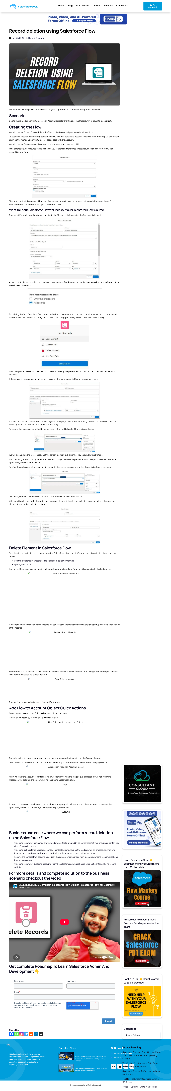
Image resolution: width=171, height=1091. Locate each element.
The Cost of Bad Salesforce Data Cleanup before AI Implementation (141, 1065)
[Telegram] (26, 1034)
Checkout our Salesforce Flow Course (78, 210)
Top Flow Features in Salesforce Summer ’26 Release (140, 1081)
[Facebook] (11, 1034)
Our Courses (82, 6)
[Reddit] (31, 1034)
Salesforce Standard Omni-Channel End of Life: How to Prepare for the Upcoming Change (141, 1055)
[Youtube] (113, 1066)
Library (96, 6)
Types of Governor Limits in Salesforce (139, 1086)
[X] (41, 1034)
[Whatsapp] (16, 1034)
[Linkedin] (36, 1034)
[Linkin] (119, 1066)
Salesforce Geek (28, 6)
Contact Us (122, 6)
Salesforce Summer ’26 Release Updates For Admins (141, 1073)
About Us (108, 6)
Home (61, 6)
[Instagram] (21, 1034)
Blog (70, 6)
